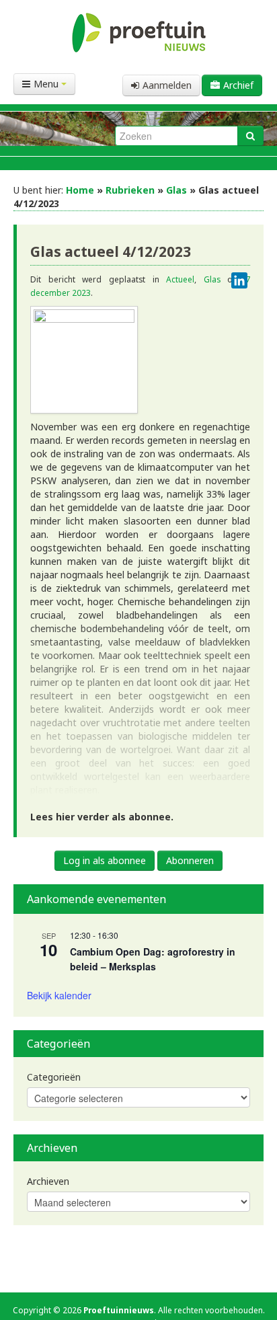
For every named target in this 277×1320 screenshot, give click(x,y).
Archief (238, 85)
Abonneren (190, 860)
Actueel (180, 279)
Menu (47, 83)
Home (80, 190)
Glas (176, 190)
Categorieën (54, 1077)
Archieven (48, 1181)
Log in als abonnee (104, 860)
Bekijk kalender (59, 995)
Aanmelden (167, 85)
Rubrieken (130, 190)
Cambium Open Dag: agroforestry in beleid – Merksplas (152, 959)
